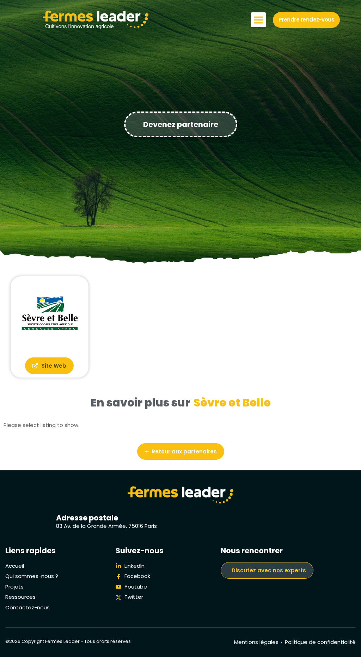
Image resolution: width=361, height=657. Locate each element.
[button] (258, 19)
